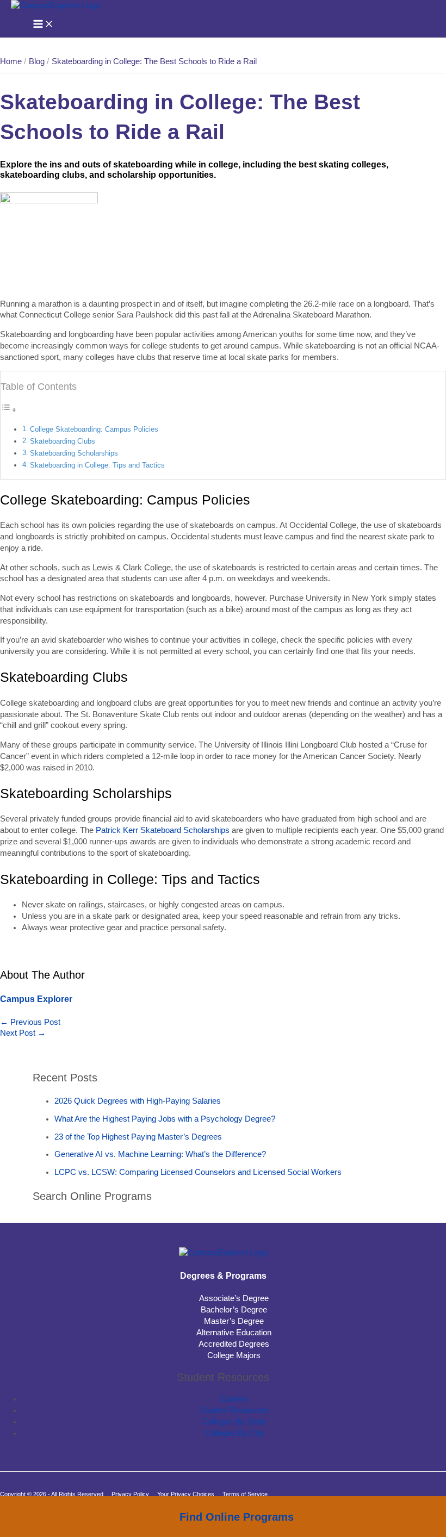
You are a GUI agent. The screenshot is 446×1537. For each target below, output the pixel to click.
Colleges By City (234, 1433)
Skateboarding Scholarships (74, 453)
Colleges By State (234, 1421)
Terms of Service (245, 1494)
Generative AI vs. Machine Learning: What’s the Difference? (160, 1154)
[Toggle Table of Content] (9, 410)
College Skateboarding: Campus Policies (94, 429)
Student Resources (234, 1410)
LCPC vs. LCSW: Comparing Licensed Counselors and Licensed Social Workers (198, 1172)
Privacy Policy (130, 1494)
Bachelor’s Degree (234, 1309)
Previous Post (30, 1022)
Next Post (23, 1033)
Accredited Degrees (234, 1344)
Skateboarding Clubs (62, 441)
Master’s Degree (234, 1321)
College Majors (234, 1355)
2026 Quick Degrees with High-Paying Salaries (137, 1101)
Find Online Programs (236, 1517)
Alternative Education (233, 1332)
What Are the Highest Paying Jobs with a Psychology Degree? (164, 1119)
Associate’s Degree (234, 1298)
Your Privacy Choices (185, 1494)
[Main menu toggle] (43, 24)
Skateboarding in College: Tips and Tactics (97, 465)
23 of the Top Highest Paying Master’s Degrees (138, 1136)
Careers (234, 1399)
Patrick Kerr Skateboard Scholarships (163, 830)
